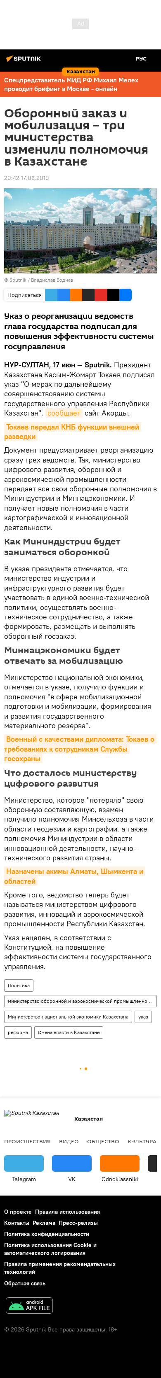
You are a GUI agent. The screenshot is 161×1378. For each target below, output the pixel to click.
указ (143, 1017)
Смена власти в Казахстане (68, 1032)
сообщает (63, 413)
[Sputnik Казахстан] (24, 61)
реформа (18, 1032)
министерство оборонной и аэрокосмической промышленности (81, 1001)
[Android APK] (29, 1306)
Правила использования (67, 1211)
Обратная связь (24, 1283)
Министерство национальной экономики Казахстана (68, 1017)
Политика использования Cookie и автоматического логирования (50, 1249)
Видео (69, 1141)
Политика (19, 985)
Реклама (44, 1222)
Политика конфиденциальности (46, 1234)
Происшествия (27, 1141)
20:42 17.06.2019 (26, 178)
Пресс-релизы (78, 1222)
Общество (103, 1141)
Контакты (16, 1222)
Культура (142, 1141)
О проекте (18, 1211)
